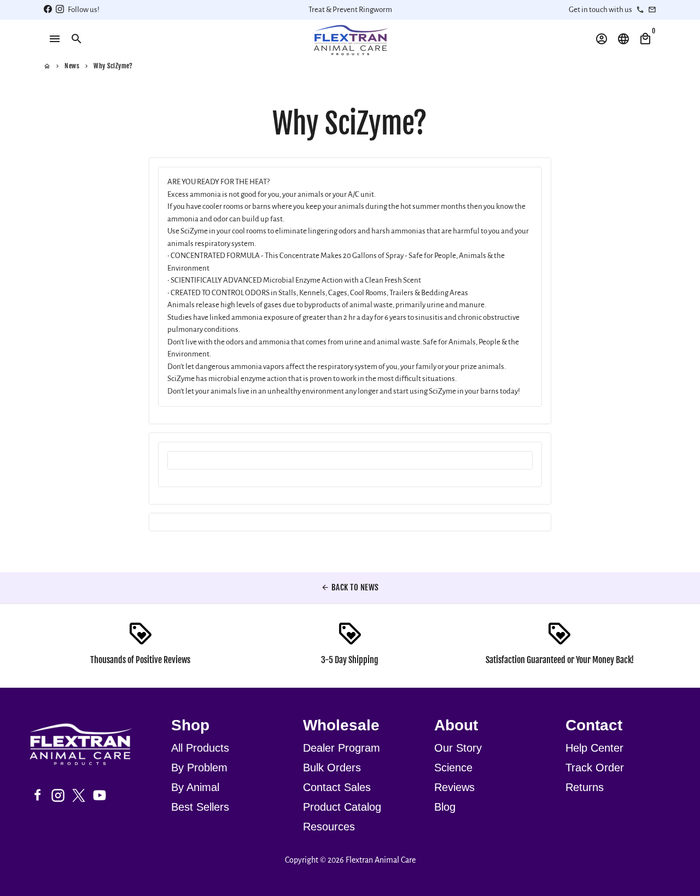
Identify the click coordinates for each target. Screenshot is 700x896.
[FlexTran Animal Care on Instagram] (60, 9)
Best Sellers (200, 807)
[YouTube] (99, 795)
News (72, 66)
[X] (78, 795)
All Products (200, 748)
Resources (329, 827)
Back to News (350, 587)
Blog (445, 807)
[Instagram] (58, 795)
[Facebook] (37, 795)
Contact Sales (337, 787)
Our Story (458, 748)
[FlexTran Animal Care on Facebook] (48, 9)
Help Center (594, 748)
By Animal (195, 787)
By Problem (199, 768)
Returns (584, 787)
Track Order (594, 768)
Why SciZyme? (113, 66)
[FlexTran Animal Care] (87, 746)
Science (453, 768)
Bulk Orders (332, 768)
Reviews (454, 787)
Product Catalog (342, 807)
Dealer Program (341, 748)
